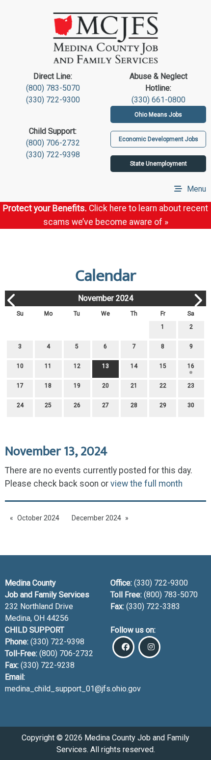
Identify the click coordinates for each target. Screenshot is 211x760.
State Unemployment (158, 163)
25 (48, 405)
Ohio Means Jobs (158, 114)
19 (77, 385)
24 (20, 405)
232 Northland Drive (39, 606)
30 (190, 405)
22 (162, 385)
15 (162, 366)
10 (20, 366)
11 (48, 366)
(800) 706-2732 (53, 142)
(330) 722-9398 (53, 154)
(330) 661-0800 (158, 99)
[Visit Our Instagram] (149, 647)
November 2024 (105, 298)
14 (134, 366)
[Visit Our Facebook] (123, 647)
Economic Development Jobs (158, 139)
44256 (58, 618)
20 (105, 385)
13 (105, 366)
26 (77, 405)
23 (190, 385)
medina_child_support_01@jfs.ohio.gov (73, 688)
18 (48, 385)
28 (134, 405)
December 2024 (96, 518)
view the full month (146, 484)
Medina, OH (26, 618)
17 (20, 385)
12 (77, 366)
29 (162, 405)
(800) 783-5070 (53, 88)
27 (105, 405)
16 (190, 366)
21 (134, 385)
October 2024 (38, 518)
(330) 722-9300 (53, 99)
